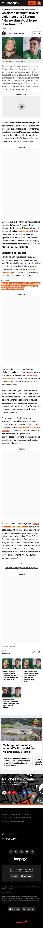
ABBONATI (32, 3)
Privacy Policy (28, 814)
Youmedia (5, 814)
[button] (39, 33)
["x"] (19, 793)
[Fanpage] (21, 859)
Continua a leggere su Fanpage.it (21, 567)
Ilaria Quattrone (18, 33)
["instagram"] (9, 793)
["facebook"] (24, 793)
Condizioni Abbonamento (22, 818)
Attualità (5, 646)
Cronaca (12, 646)
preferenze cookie (17, 821)
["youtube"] (14, 793)
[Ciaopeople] (21, 921)
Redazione (5, 821)
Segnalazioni (15, 814)
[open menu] (2, 3)
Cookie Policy (6, 818)
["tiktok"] (4, 793)
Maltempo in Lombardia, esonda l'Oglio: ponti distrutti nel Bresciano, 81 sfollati (20, 748)
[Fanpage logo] (13, 3)
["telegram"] (30, 793)
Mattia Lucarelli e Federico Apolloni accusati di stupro (20, 9)
